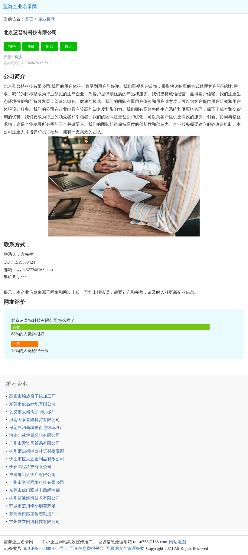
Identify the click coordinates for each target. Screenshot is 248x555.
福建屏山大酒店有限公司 (32, 474)
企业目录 (46, 19)
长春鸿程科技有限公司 (30, 467)
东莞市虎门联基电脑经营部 (34, 490)
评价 (30, 46)
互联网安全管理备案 (125, 548)
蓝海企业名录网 (20, 6)
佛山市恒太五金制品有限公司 (36, 459)
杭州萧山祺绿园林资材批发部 (36, 451)
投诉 (68, 46)
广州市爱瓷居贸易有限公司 (34, 443)
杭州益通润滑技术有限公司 (34, 498)
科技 (18, 57)
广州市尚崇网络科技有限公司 (36, 482)
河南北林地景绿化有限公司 (34, 435)
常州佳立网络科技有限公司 (34, 521)
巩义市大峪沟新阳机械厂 (32, 412)
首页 (29, 19)
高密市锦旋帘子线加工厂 (32, 396)
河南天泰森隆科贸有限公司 (34, 419)
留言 (49, 46)
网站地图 (177, 542)
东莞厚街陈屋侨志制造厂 (32, 514)
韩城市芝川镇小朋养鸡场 (32, 506)
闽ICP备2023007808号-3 (45, 548)
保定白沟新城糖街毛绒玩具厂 (36, 427)
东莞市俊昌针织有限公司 (32, 404)
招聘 (12, 46)
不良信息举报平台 (87, 548)
